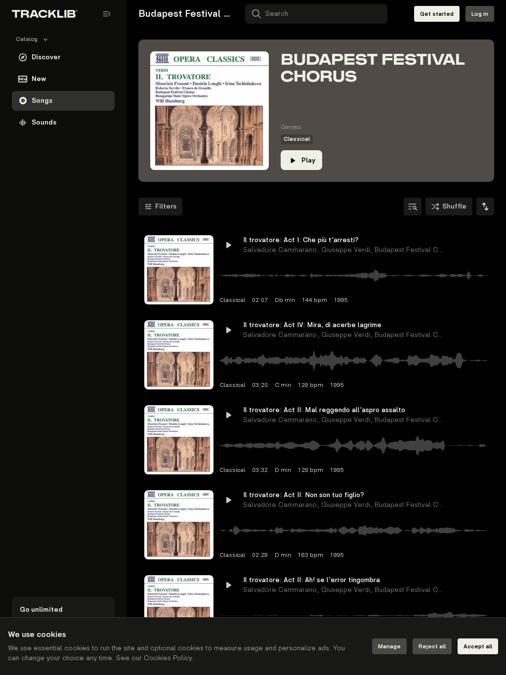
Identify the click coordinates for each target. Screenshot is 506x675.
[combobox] (485, 206)
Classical (297, 139)
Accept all (478, 646)
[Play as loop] (427, 245)
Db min (285, 300)
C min (283, 385)
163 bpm (310, 555)
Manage (389, 646)
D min (283, 470)
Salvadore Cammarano (280, 250)
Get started (437, 14)
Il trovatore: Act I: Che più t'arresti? (301, 240)
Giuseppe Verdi (345, 250)
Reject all (432, 646)
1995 (341, 300)
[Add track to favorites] (445, 245)
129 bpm (310, 385)
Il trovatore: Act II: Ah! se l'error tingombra (309, 580)
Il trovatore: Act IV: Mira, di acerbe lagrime (309, 325)
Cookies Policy (168, 658)
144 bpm (314, 300)
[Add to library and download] (462, 245)
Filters (165, 206)
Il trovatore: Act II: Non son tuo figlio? (303, 495)
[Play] (178, 269)
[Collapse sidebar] (107, 14)
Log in (479, 14)
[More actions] (480, 245)
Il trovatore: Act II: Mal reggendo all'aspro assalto (309, 410)
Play (308, 160)
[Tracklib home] (45, 14)
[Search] (413, 206)
